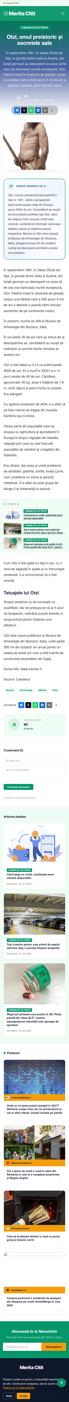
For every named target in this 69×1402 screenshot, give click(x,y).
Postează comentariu (18, 787)
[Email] (45, 110)
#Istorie (10, 690)
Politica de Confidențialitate (18, 1387)
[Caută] (63, 13)
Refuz (9, 1396)
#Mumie (42, 690)
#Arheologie (26, 690)
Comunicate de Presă (34, 27)
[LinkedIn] (38, 110)
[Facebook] (17, 110)
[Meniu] (6, 13)
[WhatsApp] (31, 110)
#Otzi (55, 690)
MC (26, 96)
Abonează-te (54, 1347)
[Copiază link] (52, 110)
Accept (23, 1396)
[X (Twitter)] (24, 110)
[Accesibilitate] (61, 1382)
